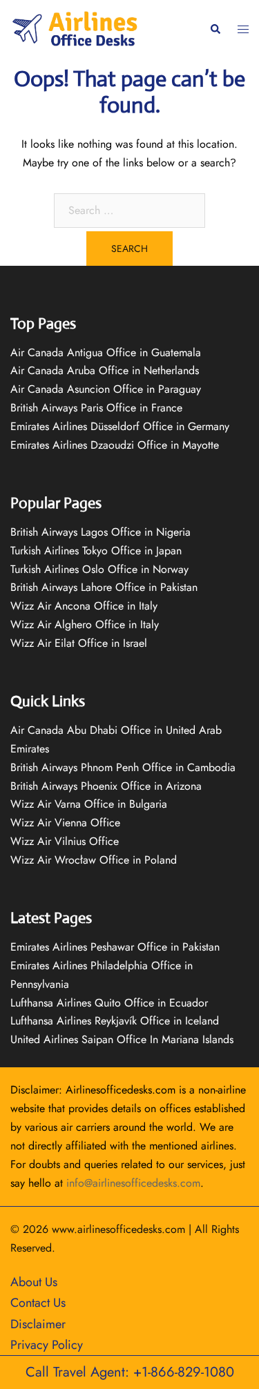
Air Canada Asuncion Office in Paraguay (105, 389)
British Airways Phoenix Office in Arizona (106, 786)
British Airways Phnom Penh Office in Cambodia (123, 767)
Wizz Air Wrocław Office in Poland (93, 860)
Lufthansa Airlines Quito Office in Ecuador (109, 1003)
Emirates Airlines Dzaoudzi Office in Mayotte (114, 445)
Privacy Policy (46, 1345)
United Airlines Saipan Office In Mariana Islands (121, 1039)
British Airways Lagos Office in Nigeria (100, 532)
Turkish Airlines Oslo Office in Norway (99, 569)
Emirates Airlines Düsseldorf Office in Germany (119, 426)
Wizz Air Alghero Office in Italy (84, 624)
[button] (214, 29)
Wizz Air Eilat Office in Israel (78, 643)
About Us (33, 1282)
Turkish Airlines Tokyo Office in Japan (96, 550)
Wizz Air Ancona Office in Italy (83, 606)
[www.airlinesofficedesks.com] (76, 28)
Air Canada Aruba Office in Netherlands (104, 370)
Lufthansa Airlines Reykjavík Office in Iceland (114, 1021)
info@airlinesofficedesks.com (133, 1183)
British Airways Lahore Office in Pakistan (104, 587)
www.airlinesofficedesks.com (118, 1229)
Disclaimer (38, 1324)
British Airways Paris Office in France (96, 408)
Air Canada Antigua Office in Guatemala (105, 352)
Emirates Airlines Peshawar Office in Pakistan (115, 947)
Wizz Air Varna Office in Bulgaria (88, 804)
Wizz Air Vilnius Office (64, 841)
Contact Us (38, 1303)
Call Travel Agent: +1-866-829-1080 (130, 1372)
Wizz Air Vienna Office (65, 823)
